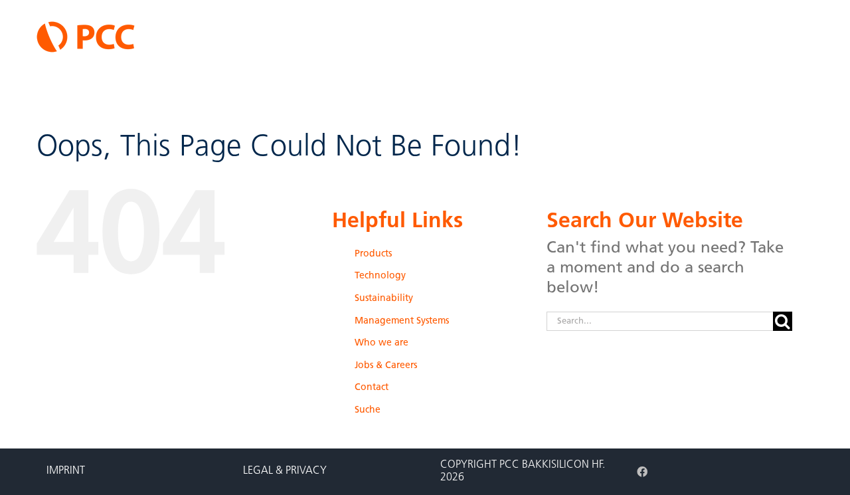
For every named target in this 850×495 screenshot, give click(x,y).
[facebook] (642, 471)
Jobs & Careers (386, 366)
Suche (368, 410)
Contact (371, 388)
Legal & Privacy (285, 471)
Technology (380, 276)
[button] (807, 102)
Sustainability (384, 299)
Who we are (381, 343)
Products (373, 254)
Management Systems (402, 321)
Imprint (65, 471)
